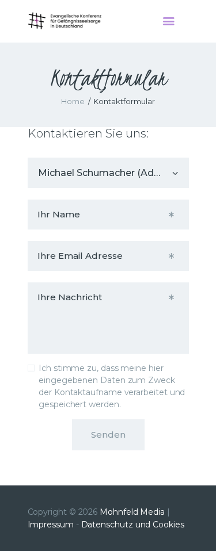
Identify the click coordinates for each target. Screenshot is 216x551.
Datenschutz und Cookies (132, 524)
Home (73, 101)
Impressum (51, 524)
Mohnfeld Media (132, 512)
